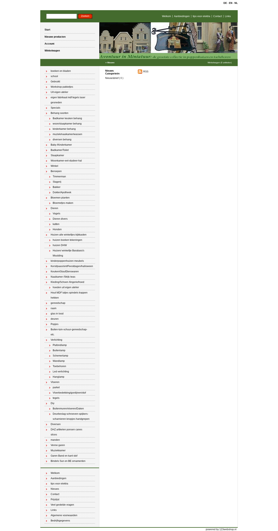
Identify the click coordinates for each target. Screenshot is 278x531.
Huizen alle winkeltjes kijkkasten (68, 234)
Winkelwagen (52, 50)
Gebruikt (55, 81)
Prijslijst (55, 499)
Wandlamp (59, 361)
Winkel (54, 166)
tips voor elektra (201, 16)
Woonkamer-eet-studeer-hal (66, 160)
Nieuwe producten (55, 36)
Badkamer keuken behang (67, 118)
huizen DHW (60, 245)
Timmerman (59, 176)
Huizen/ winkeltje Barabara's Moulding (68, 253)
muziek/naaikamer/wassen (67, 134)
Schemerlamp (60, 355)
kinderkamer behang (64, 129)
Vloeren (55, 382)
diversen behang (62, 139)
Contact (217, 16)
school (54, 76)
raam (53, 308)
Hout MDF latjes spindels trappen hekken (69, 295)
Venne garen (58, 445)
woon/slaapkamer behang (67, 123)
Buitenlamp (59, 350)
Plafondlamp (60, 345)
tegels (56, 398)
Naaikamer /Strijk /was (63, 276)
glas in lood (57, 313)
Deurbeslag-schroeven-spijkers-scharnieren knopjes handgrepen (71, 416)
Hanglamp (58, 376)
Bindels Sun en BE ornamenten (68, 461)
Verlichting (56, 339)
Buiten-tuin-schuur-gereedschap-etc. (69, 332)
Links (228, 16)
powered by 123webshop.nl (221, 529)
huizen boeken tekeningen (67, 240)
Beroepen (56, 171)
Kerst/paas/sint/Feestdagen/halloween (72, 266)
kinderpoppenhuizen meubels (67, 261)
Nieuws (111, 62)
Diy (52, 403)
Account (49, 43)
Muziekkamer (58, 450)
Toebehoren (59, 366)
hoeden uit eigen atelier (66, 287)
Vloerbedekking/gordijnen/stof (69, 392)
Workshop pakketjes (62, 86)
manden (55, 439)
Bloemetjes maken (63, 203)
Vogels (56, 213)
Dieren (54, 208)
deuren (55, 318)
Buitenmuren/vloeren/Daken (68, 408)
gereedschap (58, 303)
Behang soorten (59, 113)
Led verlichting (61, 371)
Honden (57, 229)
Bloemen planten (60, 197)
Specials (55, 107)
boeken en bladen (61, 71)
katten (56, 224)
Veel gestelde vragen (62, 504)
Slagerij (57, 181)
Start (47, 29)
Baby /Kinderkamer (61, 144)
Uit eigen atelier (59, 92)
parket (56, 387)
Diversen (56, 424)
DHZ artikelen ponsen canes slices (66, 432)
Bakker (56, 187)
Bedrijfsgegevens (60, 520)
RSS (145, 71)
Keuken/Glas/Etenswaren (65, 271)
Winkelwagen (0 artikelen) (220, 62)
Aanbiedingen (182, 16)
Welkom (166, 16)
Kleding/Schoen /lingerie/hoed (67, 282)
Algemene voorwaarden (64, 515)
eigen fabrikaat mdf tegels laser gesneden (68, 100)
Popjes (54, 324)
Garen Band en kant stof (64, 455)
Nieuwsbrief (111, 78)
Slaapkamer (57, 155)
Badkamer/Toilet (60, 150)
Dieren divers (60, 218)
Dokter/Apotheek (62, 192)
